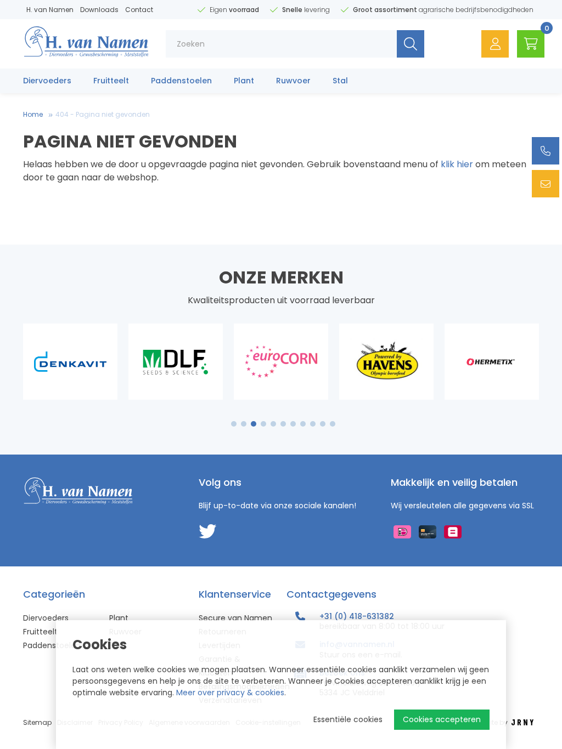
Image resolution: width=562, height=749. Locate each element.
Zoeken (410, 43)
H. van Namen (50, 9)
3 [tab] (253, 424)
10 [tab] (322, 424)
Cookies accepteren (442, 719)
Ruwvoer (293, 80)
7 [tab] (293, 424)
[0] (530, 44)
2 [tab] (243, 424)
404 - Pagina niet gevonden (102, 114)
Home (33, 114)
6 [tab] (283, 424)
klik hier (457, 164)
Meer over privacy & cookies (230, 692)
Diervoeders (47, 80)
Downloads (99, 9)
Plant (244, 80)
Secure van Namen (235, 617)
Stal (340, 80)
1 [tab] (234, 424)
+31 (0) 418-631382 (356, 616)
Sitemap (37, 722)
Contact (139, 9)
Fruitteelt (111, 80)
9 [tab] (313, 424)
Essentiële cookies (348, 719)
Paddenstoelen (181, 80)
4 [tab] (263, 424)
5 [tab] (273, 424)
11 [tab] (332, 424)
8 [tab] (303, 424)
